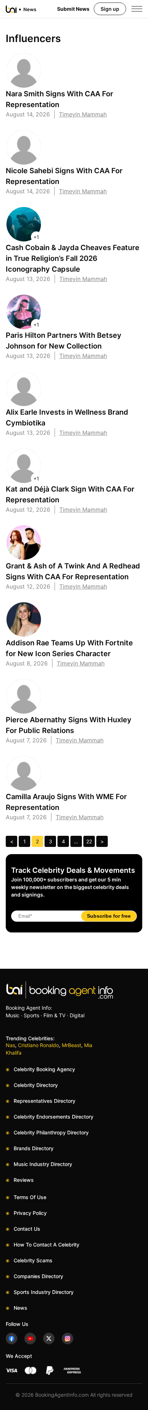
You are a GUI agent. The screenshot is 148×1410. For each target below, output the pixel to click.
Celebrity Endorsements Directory (53, 1117)
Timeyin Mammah (83, 114)
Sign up (110, 9)
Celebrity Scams (33, 1260)
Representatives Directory (44, 1101)
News (20, 1308)
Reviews (24, 1180)
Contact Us (27, 1229)
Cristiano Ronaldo (38, 1045)
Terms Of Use (30, 1197)
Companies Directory (38, 1276)
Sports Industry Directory (44, 1292)
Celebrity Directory (36, 1085)
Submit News (73, 9)
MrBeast (71, 1045)
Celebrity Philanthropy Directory (51, 1132)
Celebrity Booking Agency (44, 1069)
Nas (10, 1045)
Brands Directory (34, 1148)
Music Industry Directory (43, 1164)
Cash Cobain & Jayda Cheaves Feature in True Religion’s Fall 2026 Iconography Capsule (72, 258)
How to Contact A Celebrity (46, 1244)
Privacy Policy (30, 1213)
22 (89, 841)
